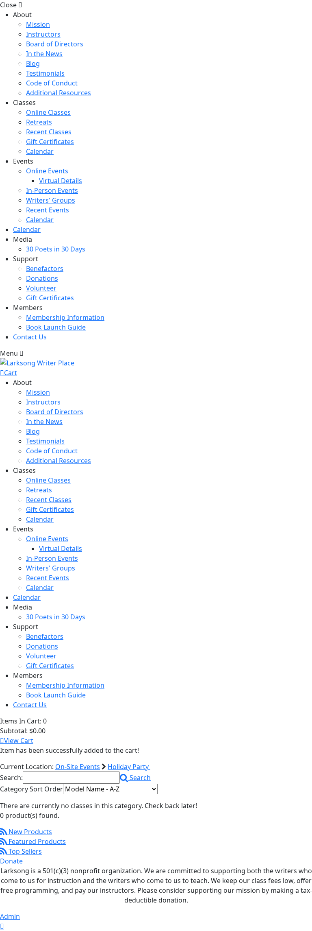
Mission (38, 24)
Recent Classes (49, 131)
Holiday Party (129, 766)
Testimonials (45, 73)
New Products (29, 831)
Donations (42, 278)
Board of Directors (54, 43)
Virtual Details (60, 180)
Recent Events (47, 209)
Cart (10, 372)
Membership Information (65, 317)
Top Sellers (24, 851)
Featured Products (36, 841)
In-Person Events (52, 190)
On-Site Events (77, 766)
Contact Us (30, 336)
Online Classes (48, 112)
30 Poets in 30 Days (55, 249)
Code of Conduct (52, 83)
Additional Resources (58, 92)
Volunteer (41, 288)
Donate (11, 861)
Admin (10, 916)
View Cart (18, 740)
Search (139, 777)
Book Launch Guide (56, 327)
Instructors (43, 34)
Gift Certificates (50, 141)
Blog (33, 63)
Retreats (39, 122)
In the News (44, 53)
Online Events (47, 170)
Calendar (40, 151)
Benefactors (44, 268)
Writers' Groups (50, 200)
